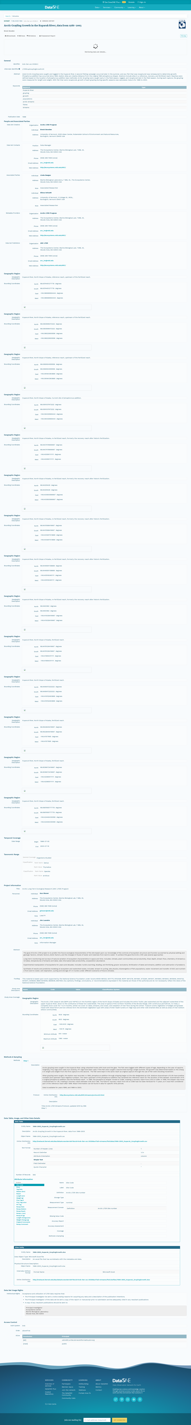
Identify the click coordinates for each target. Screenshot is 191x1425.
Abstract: (16, 950)
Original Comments (23, 1222)
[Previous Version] (41, 21)
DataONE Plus (50, 1389)
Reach (18, 1193)
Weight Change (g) (22, 1220)
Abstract (17, 74)
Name (61, 1183)
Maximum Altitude (50, 1039)
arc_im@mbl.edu (47, 163)
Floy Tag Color (21, 1202)
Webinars (82, 1390)
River (18, 1187)
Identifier (16, 64)
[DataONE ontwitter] (115, 1399)
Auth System (15, 1326)
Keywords (16, 86)
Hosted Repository (49, 1393)
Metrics (98, 1387)
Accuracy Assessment (56, 1226)
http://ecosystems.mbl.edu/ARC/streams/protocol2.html (82, 1095)
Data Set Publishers (13, 243)
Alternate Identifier (11, 69)
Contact (99, 1390)
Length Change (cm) (23, 1217)
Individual (34, 130)
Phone (36, 158)
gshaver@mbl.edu (47, 911)
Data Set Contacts (13, 145)
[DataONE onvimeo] (121, 1399)
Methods (17, 1060)
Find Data (51, 1404)
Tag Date (19, 1189)
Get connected (119, 1420)
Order (18, 1330)
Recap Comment (22, 1224)
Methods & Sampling (56, 1236)
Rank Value (38, 867)
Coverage (60, 1231)
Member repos (67, 1387)
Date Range (16, 841)
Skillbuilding (83, 1384)
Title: (18, 889)
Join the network (68, 1390)
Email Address (33, 163)
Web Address (33, 168)
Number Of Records (23, 1175)
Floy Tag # (20, 1200)
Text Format (26, 1148)
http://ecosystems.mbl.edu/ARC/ (53, 167)
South (36, 289)
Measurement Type (57, 1202)
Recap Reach (20, 1211)
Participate (66, 1384)
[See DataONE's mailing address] (139, 1399)
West (36, 298)
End (37, 846)
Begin (36, 842)
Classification (28, 862)
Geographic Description (16, 278)
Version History (48, 21)
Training (82, 1387)
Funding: (17, 979)
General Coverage (29, 857)
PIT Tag (18, 1204)
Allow (18, 1335)
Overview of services (49, 1385)
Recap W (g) (20, 1215)
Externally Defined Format (23, 1272)
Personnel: (16, 894)
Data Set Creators (13, 125)
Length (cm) (20, 1196)
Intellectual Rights (13, 1294)
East (36, 293)
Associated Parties (13, 175)
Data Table (19, 1121)
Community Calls (68, 1398)
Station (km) (20, 1191)
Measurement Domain (56, 1207)
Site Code (19, 1185)
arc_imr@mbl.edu (47, 938)
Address (35, 135)
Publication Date (14, 117)
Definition (60, 1192)
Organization (33, 125)
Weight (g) (19, 1198)
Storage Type (59, 1197)
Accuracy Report (58, 1221)
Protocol (36, 1095)
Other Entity (19, 1247)
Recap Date (20, 1207)
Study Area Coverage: (12, 997)
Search (7, 16)
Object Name (25, 1136)
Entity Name (25, 1126)
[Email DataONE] (127, 1399)
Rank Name (39, 863)
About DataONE (102, 1384)
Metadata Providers (13, 213)
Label (62, 1188)
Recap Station (21, 1209)
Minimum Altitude (50, 1034)
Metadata (15, 16)
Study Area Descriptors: (15, 989)
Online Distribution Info (50, 1096)
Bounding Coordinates (12, 283)
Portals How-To (85, 1393)
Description (35, 1065)
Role (36, 188)
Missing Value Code (57, 1216)
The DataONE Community (67, 1394)
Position (35, 146)
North (36, 284)
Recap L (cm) (20, 1213)
